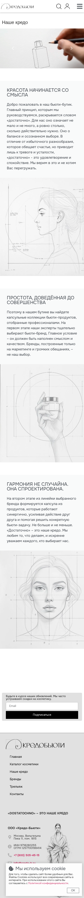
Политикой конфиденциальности (48, 883)
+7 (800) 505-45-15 (26, 855)
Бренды (15, 779)
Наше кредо (19, 772)
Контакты (17, 794)
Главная (16, 757)
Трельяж (16, 786)
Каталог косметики (24, 764)
